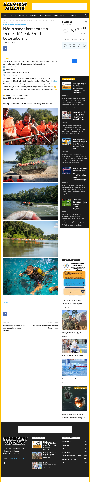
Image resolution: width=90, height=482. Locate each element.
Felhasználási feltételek (11, 453)
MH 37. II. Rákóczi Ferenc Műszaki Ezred (21, 20)
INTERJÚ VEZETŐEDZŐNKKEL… (74, 356)
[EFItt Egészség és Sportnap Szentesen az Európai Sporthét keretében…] (74, 279)
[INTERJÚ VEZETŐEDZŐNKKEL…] (74, 346)
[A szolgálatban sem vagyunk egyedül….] (74, 320)
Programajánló (32, 15)
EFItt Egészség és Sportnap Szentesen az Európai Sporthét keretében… (79, 88)
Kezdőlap (5, 20)
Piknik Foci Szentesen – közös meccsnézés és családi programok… (80, 204)
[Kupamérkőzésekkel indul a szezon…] (74, 367)
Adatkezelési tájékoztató (11, 451)
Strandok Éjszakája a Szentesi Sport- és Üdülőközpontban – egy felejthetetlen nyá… (80, 174)
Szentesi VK (66, 452)
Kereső (73, 15)
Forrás (5, 303)
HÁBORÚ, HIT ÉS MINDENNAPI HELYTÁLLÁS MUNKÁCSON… (79, 115)
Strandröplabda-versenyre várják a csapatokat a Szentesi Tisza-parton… (80, 143)
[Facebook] (5, 48)
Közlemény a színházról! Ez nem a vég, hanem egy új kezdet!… (14, 328)
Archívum (63, 15)
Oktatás (21, 15)
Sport (56, 15)
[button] (85, 15)
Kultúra (13, 15)
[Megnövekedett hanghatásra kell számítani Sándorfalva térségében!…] (74, 398)
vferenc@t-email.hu (17, 458)
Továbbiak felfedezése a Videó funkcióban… (45, 326)
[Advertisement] (59, 6)
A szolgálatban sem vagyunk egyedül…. (49, 454)
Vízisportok (65, 445)
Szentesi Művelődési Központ (72, 456)
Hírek (6, 15)
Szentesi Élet (66, 442)
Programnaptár (45, 15)
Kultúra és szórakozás (69, 459)
